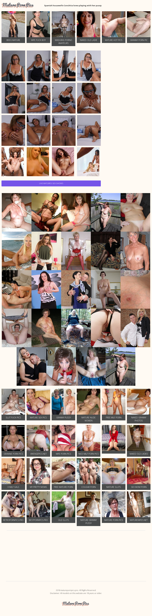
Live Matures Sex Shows (51, 183)
